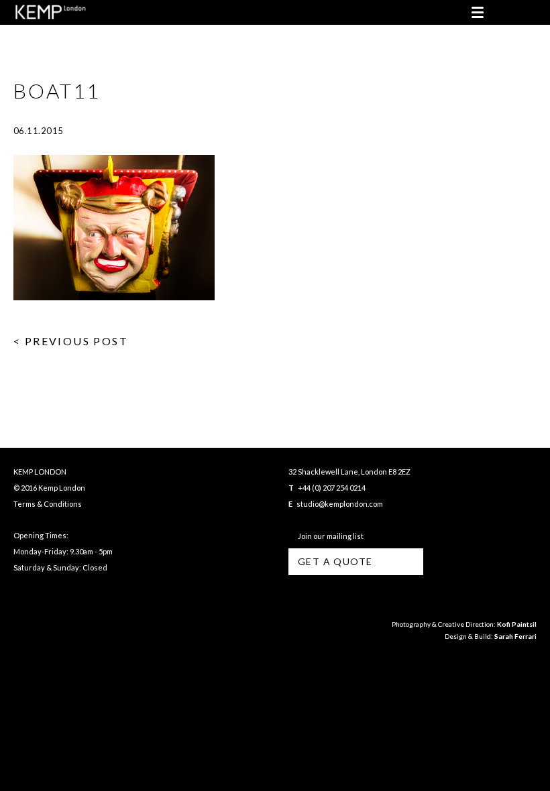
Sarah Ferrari (515, 636)
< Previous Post (70, 340)
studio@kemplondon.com (339, 503)
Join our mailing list (329, 536)
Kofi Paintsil (517, 624)
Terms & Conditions (47, 503)
